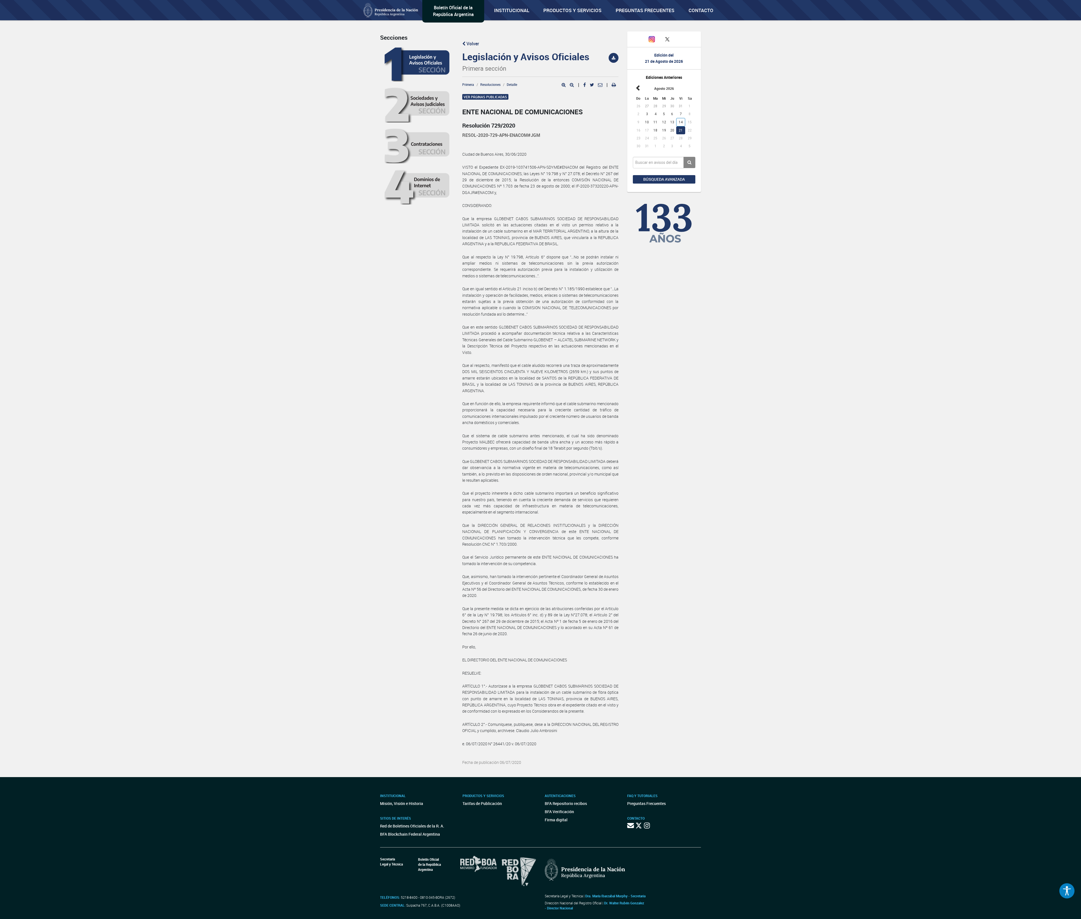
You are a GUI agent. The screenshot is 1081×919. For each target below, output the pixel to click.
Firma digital (556, 819)
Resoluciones (490, 84)
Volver (472, 44)
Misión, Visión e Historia (401, 803)
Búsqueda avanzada (664, 179)
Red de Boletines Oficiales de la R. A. (412, 826)
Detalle (512, 84)
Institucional (511, 10)
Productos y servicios (572, 10)
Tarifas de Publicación (482, 803)
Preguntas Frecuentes (645, 10)
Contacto (701, 10)
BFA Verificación (559, 811)
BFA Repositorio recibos (566, 803)
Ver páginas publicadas (485, 97)
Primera (468, 84)
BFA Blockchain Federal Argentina (410, 834)
